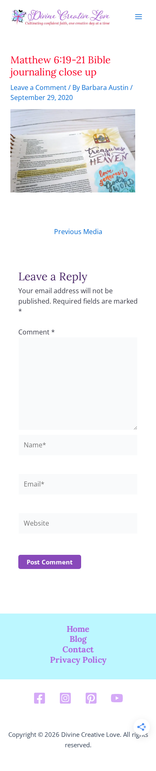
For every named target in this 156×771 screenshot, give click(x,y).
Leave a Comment (38, 87)
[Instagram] (65, 698)
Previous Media (78, 231)
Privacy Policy (78, 660)
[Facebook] (39, 698)
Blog (78, 639)
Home (78, 629)
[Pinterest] (91, 698)
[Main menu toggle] (138, 16)
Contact (78, 649)
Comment (36, 332)
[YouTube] (117, 698)
